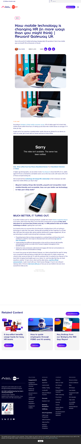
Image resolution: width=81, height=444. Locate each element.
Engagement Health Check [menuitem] (74, 393)
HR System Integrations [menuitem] (32, 402)
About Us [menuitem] (58, 380)
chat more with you (34, 264)
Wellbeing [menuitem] (44, 409)
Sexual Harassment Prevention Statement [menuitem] (60, 413)
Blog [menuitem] (70, 385)
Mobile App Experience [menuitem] (31, 389)
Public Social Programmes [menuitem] (45, 416)
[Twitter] (2, 419)
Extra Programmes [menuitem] (47, 412)
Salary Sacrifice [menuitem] (45, 422)
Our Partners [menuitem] (59, 385)
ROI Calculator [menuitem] (72, 397)
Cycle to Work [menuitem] (45, 385)
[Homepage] (9, 7)
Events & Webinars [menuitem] (73, 382)
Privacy (46, 438)
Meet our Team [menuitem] (59, 382)
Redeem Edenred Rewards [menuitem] (73, 407)
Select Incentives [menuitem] (46, 419)
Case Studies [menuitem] (72, 390)
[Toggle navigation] (77, 7)
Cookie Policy (54, 438)
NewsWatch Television (58, 167)
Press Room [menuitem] (59, 397)
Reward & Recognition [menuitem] (45, 405)
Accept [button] (40, 441)
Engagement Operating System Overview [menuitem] (33, 384)
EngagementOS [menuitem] (33, 380)
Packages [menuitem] (58, 387)
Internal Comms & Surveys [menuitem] (33, 394)
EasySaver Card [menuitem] (46, 401)
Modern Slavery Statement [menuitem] (59, 408)
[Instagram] (11, 419)
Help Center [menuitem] (72, 399)
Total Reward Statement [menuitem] (32, 398)
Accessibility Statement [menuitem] (72, 403)
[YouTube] (14, 419)
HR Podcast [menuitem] (72, 387)
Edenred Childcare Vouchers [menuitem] (46, 393)
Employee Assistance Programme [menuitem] (45, 426)
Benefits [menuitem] (44, 380)
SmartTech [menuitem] (44, 382)
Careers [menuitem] (57, 405)
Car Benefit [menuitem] (45, 390)
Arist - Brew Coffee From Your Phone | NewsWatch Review (30, 167)
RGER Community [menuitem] (60, 394)
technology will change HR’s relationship (37, 179)
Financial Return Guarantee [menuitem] (59, 391)
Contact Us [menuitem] (58, 399)
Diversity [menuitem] (58, 402)
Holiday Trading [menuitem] (46, 387)
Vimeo (17, 168)
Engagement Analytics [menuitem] (32, 406)
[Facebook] (8, 419)
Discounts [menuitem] (44, 398)
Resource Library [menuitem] (73, 380)
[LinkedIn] (5, 419)
